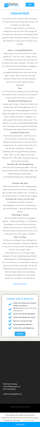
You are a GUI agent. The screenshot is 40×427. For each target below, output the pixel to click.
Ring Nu (21, 424)
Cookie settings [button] (28, 420)
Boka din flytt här (20, 284)
